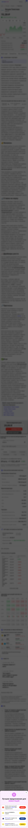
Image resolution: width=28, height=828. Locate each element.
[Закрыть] (26, 792)
